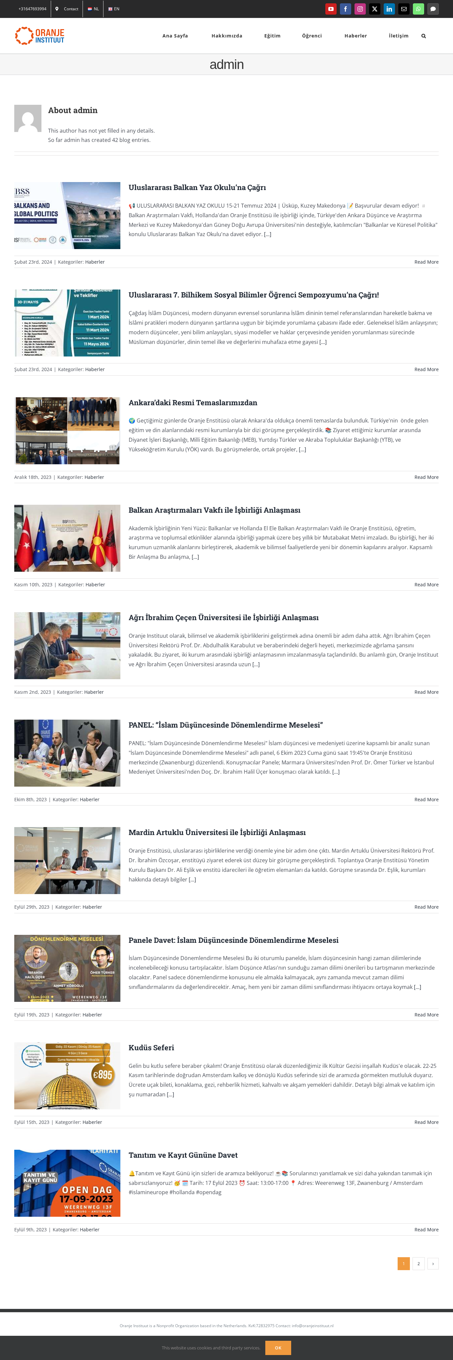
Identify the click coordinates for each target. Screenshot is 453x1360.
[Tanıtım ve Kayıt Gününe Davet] (67, 1183)
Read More (427, 262)
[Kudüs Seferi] (67, 1075)
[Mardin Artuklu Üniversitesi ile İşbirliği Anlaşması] (67, 860)
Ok (278, 1348)
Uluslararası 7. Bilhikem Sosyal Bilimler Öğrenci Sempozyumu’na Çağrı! (58, 323)
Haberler (95, 262)
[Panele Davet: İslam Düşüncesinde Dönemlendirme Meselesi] (67, 968)
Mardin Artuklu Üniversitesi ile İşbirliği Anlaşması (58, 860)
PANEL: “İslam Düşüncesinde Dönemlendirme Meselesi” (58, 753)
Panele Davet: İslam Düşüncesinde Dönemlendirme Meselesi (58, 968)
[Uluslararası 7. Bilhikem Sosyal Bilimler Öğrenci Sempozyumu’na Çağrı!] (67, 323)
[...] (267, 234)
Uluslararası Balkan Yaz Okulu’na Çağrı (58, 215)
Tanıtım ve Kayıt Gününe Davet (58, 1183)
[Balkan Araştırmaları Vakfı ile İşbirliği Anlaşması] (67, 538)
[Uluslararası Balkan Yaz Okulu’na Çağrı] (67, 215)
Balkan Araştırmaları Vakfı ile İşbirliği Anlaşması (58, 538)
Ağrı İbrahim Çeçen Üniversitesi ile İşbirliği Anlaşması (58, 645)
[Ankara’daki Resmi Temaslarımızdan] (67, 430)
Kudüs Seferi (58, 1075)
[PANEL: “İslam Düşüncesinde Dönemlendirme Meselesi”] (67, 753)
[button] (423, 35)
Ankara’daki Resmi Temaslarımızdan (58, 430)
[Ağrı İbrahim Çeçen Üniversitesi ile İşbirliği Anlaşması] (67, 645)
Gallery (76, 215)
